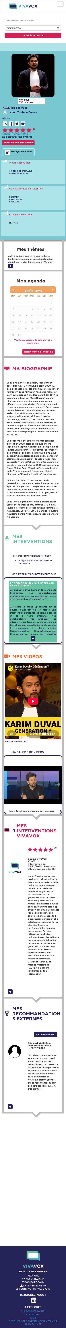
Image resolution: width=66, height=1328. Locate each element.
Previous (7, 784)
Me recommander (45, 1034)
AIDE (33, 1317)
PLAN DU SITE (33, 1324)
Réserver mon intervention (19, 142)
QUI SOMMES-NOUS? (33, 1311)
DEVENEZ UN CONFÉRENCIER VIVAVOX (33, 1321)
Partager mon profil (21, 152)
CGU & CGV (33, 1314)
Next (58, 784)
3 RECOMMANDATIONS (15, 134)
